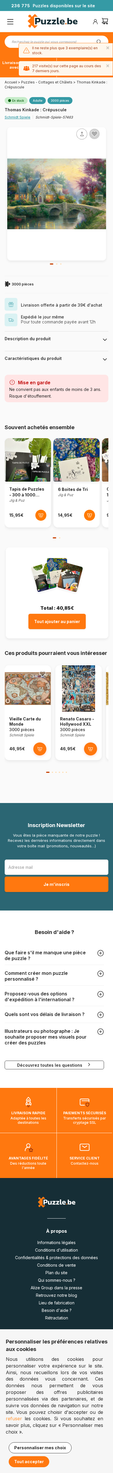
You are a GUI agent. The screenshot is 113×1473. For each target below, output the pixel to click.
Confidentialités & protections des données (56, 1257)
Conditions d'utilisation (56, 1250)
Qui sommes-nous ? (56, 1280)
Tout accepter (29, 1461)
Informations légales (56, 1242)
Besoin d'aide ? (57, 1310)
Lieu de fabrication (56, 1302)
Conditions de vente (56, 1265)
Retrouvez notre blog (56, 1295)
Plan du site (56, 1272)
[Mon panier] (104, 22)
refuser (14, 1418)
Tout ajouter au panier (57, 621)
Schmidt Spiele (17, 117)
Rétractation (56, 1317)
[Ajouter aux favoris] (94, 134)
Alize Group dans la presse (56, 1287)
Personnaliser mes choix (40, 1447)
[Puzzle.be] (52, 22)
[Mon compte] (95, 21)
